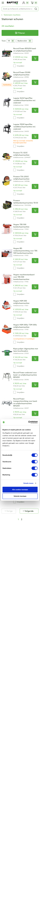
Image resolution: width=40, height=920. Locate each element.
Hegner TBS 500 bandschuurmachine (21, 225)
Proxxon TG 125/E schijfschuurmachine (21, 154)
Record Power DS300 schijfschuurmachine (21, 73)
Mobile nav (3, 3)
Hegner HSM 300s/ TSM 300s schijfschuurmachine (25, 326)
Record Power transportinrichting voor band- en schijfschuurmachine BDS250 (25, 402)
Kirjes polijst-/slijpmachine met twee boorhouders (25, 350)
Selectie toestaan (20, 496)
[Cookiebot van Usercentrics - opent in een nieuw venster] (28, 422)
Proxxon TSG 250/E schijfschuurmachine (21, 177)
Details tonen (28, 483)
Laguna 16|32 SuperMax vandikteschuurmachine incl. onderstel (24, 100)
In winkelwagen (35, 58)
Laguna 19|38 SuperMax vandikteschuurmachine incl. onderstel (24, 126)
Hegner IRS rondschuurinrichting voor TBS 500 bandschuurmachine (25, 250)
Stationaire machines (12, 15)
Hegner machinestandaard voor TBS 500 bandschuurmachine (23, 277)
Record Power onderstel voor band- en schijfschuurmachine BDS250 (25, 374)
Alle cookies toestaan (20, 489)
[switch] (34, 461)
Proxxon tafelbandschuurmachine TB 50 (25, 201)
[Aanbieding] (7, 76)
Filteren (21, 33)
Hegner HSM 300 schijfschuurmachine (21, 302)
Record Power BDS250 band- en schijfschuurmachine (24, 49)
